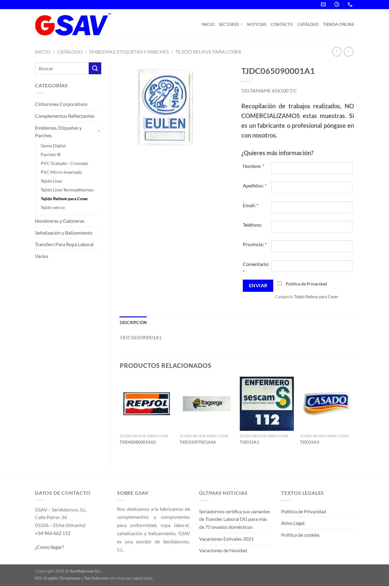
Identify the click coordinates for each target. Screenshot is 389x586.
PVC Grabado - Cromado (64, 163)
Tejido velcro (53, 207)
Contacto (282, 24)
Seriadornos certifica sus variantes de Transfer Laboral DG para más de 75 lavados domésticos (234, 519)
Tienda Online (338, 24)
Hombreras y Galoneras (59, 221)
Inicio (208, 24)
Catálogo (308, 24)
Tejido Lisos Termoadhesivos (67, 189)
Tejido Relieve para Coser (208, 51)
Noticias (256, 24)
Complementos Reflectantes (65, 116)
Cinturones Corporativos (61, 104)
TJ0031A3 (249, 442)
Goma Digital (53, 145)
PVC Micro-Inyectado (61, 172)
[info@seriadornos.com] (324, 4)
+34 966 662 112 (53, 533)
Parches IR (51, 154)
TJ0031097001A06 (198, 442)
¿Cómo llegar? (49, 547)
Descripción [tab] (133, 322)
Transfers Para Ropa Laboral (64, 244)
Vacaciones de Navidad (223, 550)
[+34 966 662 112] (351, 4)
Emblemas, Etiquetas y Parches (129, 51)
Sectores (229, 24)
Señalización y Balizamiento (63, 232)
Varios (41, 256)
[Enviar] (95, 68)
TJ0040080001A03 (137, 442)
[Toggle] (98, 131)
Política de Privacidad (306, 283)
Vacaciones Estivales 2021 (226, 539)
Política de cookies (300, 535)
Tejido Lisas (51, 180)
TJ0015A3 (309, 442)
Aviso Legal (293, 523)
